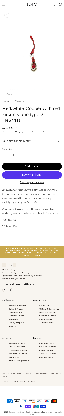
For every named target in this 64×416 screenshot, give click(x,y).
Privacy (7, 381)
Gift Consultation (17, 347)
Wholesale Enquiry (18, 350)
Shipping (19, 132)
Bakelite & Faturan (18, 305)
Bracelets (13, 319)
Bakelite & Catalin (47, 316)
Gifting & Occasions (49, 309)
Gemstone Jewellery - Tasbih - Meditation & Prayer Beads (30, 412)
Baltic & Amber (16, 309)
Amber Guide (45, 319)
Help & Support (46, 357)
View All (12, 326)
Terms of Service (47, 354)
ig (10, 290)
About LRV (44, 305)
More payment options (32, 182)
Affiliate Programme (19, 361)
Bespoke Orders (17, 343)
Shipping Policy (47, 343)
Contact (31, 381)
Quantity (7, 149)
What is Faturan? (47, 312)
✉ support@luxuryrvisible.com (18, 284)
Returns (23, 381)
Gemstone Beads (17, 316)
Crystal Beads (15, 312)
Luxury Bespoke (16, 323)
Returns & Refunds (48, 347)
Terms (15, 381)
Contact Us (14, 357)
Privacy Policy (46, 350)
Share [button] (9, 94)
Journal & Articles (48, 323)
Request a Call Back (18, 354)
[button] (3, 4)
